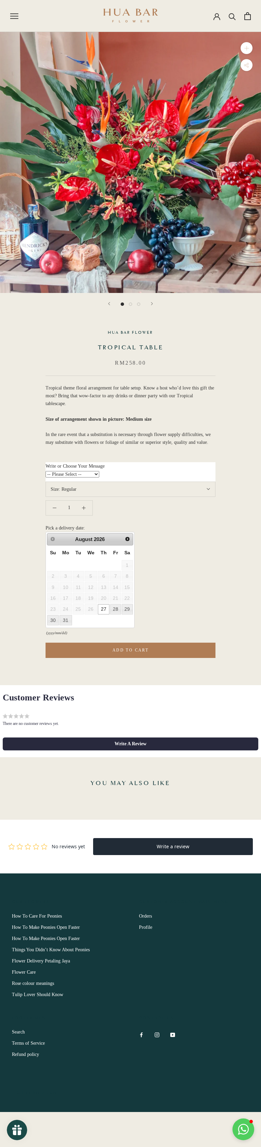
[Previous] (109, 303)
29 (127, 609)
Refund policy (25, 1054)
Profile (145, 927)
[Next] (152, 303)
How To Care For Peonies (37, 916)
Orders (145, 916)
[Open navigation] (14, 16)
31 (65, 620)
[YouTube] (172, 1034)
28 (115, 609)
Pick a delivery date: (65, 528)
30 (53, 620)
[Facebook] (141, 1034)
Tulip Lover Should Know (37, 994)
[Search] (232, 16)
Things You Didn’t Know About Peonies (51, 949)
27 (103, 609)
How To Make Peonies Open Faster (46, 927)
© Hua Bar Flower (37, 1093)
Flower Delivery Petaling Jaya (41, 960)
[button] (130, 743)
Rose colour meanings (33, 983)
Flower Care (24, 972)
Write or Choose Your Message (75, 466)
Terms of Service (28, 1043)
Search (18, 1032)
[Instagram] (157, 1034)
